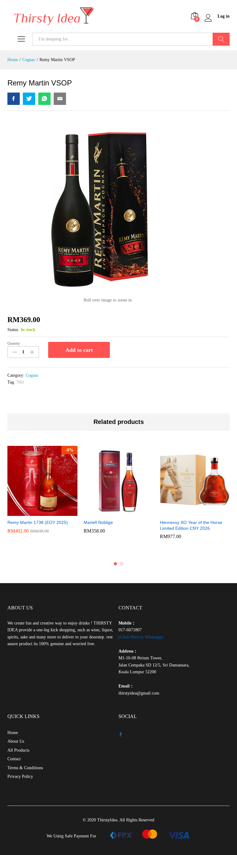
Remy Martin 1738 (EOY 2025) (37, 522)
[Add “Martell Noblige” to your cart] (118, 512)
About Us (15, 741)
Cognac (32, 375)
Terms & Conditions (25, 768)
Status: (13, 329)
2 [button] (121, 563)
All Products (18, 750)
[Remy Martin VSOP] (13, 99)
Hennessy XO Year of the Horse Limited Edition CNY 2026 (191, 525)
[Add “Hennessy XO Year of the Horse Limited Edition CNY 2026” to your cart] (194, 512)
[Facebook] (120, 735)
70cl (20, 382)
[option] (42, 492)
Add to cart (79, 350)
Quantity (13, 343)
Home (12, 732)
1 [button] (115, 563)
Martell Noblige (98, 522)
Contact (14, 759)
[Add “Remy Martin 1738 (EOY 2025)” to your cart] (41, 512)
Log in (224, 16)
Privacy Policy (20, 776)
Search (221, 39)
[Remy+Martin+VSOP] (29, 99)
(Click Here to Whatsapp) (140, 637)
